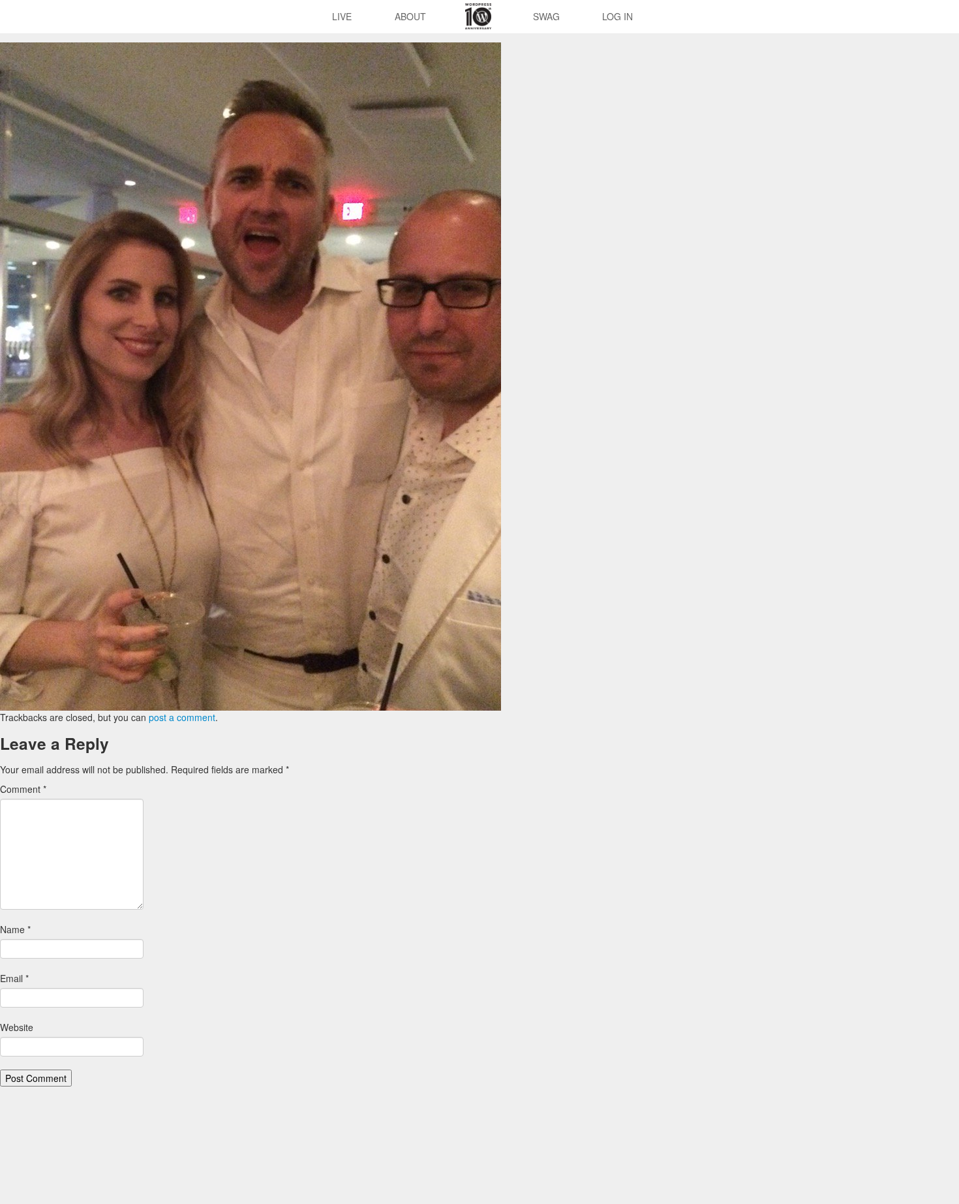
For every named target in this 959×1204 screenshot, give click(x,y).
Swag (546, 16)
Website (16, 1027)
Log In (617, 16)
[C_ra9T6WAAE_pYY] (250, 375)
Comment (23, 788)
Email (14, 978)
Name (15, 929)
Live (342, 16)
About (410, 16)
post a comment (182, 717)
